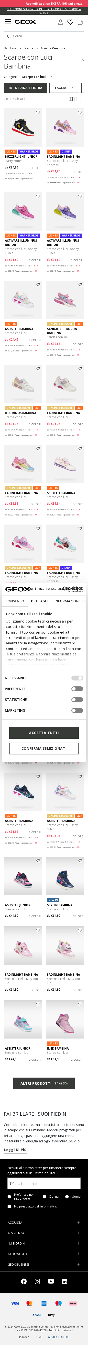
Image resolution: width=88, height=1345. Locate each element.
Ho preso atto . (35, 1206)
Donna (54, 1197)
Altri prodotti (44, 1083)
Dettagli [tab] (39, 601)
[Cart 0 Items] (80, 24)
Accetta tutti (44, 732)
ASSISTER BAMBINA (19, 329)
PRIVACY (24, 1337)
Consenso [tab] (14, 601)
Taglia (60, 88)
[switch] (77, 688)
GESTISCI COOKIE (58, 1337)
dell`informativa (45, 1206)
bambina (10, 48)
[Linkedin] (64, 1282)
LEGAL (38, 1337)
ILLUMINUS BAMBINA (20, 413)
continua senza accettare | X (55, 588)
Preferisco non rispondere (24, 1197)
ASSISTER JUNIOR (17, 905)
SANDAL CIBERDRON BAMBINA (62, 331)
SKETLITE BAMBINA (61, 493)
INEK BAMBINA (58, 1048)
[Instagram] (37, 1282)
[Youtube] (51, 1282)
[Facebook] (24, 1282)
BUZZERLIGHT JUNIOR (21, 156)
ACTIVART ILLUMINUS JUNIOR (21, 242)
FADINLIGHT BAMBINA (63, 156)
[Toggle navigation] (8, 22)
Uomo (76, 1197)
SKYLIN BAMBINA (59, 905)
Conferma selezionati (44, 748)
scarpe (28, 48)
